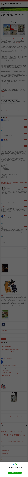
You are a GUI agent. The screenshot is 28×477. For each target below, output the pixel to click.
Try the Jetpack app (15, 472)
